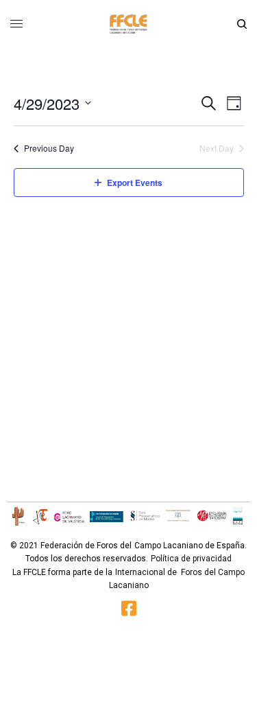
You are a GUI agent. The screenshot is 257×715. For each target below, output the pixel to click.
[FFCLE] (128, 24)
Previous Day (49, 148)
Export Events (134, 182)
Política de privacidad (191, 558)
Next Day (216, 148)
